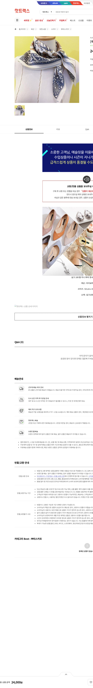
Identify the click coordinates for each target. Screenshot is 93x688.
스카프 (53, 29)
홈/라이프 (22, 29)
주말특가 (62, 20)
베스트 (72, 20)
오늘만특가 (51, 20)
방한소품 (42, 29)
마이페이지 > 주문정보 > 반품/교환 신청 (50, 476)
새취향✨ (27, 20)
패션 (32, 29)
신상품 (81, 20)
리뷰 (58, 129)
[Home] (15, 29)
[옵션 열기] (66, 674)
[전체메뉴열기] (17, 20)
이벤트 (89, 20)
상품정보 (29, 129)
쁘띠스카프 (65, 29)
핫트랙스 (46, 12)
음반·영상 (39, 20)
